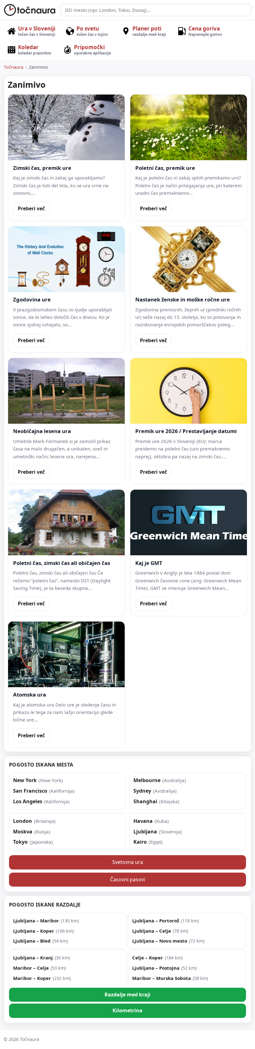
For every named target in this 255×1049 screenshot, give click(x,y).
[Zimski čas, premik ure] (66, 127)
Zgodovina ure (32, 299)
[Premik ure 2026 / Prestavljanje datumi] (188, 391)
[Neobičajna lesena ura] (66, 391)
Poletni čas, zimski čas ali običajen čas (61, 562)
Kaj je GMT (148, 562)
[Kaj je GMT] (188, 522)
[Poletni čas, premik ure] (188, 127)
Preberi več (31, 208)
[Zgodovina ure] (66, 259)
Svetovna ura (127, 862)
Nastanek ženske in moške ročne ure (182, 299)
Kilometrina (127, 1010)
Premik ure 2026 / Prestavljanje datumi (186, 431)
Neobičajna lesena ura (42, 431)
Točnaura (13, 67)
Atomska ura (29, 694)
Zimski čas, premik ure (42, 167)
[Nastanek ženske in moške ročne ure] (188, 259)
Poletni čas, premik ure (165, 167)
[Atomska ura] (66, 654)
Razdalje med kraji (127, 994)
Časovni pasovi (127, 879)
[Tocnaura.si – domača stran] (30, 10)
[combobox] (155, 10)
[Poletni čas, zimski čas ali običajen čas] (66, 522)
